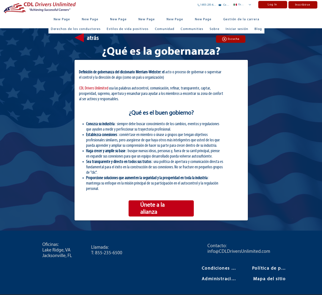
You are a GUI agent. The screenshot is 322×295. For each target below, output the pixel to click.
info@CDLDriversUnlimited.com (238, 251)
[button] (192, 29)
